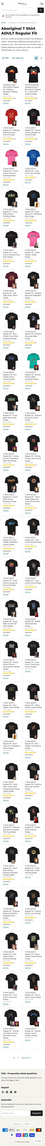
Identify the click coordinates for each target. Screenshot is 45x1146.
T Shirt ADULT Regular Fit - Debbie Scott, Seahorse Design (32, 622)
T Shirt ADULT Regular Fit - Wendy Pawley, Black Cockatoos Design (33, 375)
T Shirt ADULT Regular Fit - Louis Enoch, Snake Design (33, 580)
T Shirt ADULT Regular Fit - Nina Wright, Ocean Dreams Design (9, 375)
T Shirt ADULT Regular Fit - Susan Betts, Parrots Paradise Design (10, 212)
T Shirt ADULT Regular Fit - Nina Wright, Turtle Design (11, 705)
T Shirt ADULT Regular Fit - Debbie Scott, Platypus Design (32, 828)
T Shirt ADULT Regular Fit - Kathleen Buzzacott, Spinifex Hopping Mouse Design (11, 913)
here (11, 1080)
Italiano (16, 1124)
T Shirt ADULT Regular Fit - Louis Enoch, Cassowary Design (10, 996)
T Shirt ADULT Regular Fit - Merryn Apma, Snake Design (33, 994)
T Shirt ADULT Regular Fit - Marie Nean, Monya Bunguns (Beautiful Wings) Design (10, 870)
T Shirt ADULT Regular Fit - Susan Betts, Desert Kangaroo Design (10, 498)
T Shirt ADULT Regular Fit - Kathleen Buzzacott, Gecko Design (33, 416)
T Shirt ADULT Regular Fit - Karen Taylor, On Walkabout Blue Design (33, 212)
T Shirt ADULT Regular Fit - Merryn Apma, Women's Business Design (10, 172)
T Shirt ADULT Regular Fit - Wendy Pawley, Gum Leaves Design (33, 457)
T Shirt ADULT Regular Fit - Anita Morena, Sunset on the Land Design (10, 581)
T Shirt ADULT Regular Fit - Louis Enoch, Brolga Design (33, 539)
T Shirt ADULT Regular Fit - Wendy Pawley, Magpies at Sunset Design (33, 131)
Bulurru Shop (7, 96)
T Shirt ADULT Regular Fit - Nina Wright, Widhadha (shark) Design (10, 541)
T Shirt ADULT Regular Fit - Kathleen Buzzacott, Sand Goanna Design (11, 131)
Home (3, 23)
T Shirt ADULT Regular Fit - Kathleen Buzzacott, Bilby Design (33, 335)
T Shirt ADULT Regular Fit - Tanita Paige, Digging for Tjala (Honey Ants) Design (32, 499)
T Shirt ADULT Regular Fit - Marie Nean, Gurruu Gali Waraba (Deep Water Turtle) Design (11, 786)
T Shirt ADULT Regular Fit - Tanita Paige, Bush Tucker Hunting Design (32, 869)
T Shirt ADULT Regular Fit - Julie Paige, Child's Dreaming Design (9, 955)
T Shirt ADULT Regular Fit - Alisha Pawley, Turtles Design (32, 253)
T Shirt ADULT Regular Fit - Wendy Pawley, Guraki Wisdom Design (33, 1032)
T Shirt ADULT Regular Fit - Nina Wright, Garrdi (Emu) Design (33, 744)
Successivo (26, 1058)
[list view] (41, 58)
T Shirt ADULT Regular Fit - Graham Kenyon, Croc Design (33, 911)
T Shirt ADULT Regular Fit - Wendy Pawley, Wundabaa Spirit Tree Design (11, 457)
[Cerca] (41, 10)
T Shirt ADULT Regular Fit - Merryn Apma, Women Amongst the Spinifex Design (11, 664)
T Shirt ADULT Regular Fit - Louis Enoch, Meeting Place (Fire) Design (11, 253)
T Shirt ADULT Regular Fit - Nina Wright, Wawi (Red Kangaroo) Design (10, 335)
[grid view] (36, 58)
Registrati (36, 1113)
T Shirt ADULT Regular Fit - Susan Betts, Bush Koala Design (10, 416)
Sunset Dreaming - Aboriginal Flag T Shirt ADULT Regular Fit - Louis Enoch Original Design (33, 89)
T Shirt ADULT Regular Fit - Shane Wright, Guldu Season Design (33, 955)
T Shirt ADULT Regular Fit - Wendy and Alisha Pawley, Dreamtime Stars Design (11, 1033)
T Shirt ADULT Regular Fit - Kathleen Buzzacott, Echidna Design (33, 785)
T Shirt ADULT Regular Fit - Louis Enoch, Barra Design (33, 171)
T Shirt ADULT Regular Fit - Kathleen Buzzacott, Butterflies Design (33, 294)
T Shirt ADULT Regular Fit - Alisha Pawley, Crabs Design (33, 705)
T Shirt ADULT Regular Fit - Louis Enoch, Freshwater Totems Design (32, 663)
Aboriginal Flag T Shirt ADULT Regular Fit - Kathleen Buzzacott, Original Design (11, 89)
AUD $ (26, 1124)
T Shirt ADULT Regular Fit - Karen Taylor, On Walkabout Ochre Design (11, 744)
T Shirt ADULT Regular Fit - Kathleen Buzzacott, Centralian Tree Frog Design (11, 828)
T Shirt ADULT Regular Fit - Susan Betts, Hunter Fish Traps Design (10, 622)
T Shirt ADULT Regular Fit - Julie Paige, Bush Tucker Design (10, 294)
